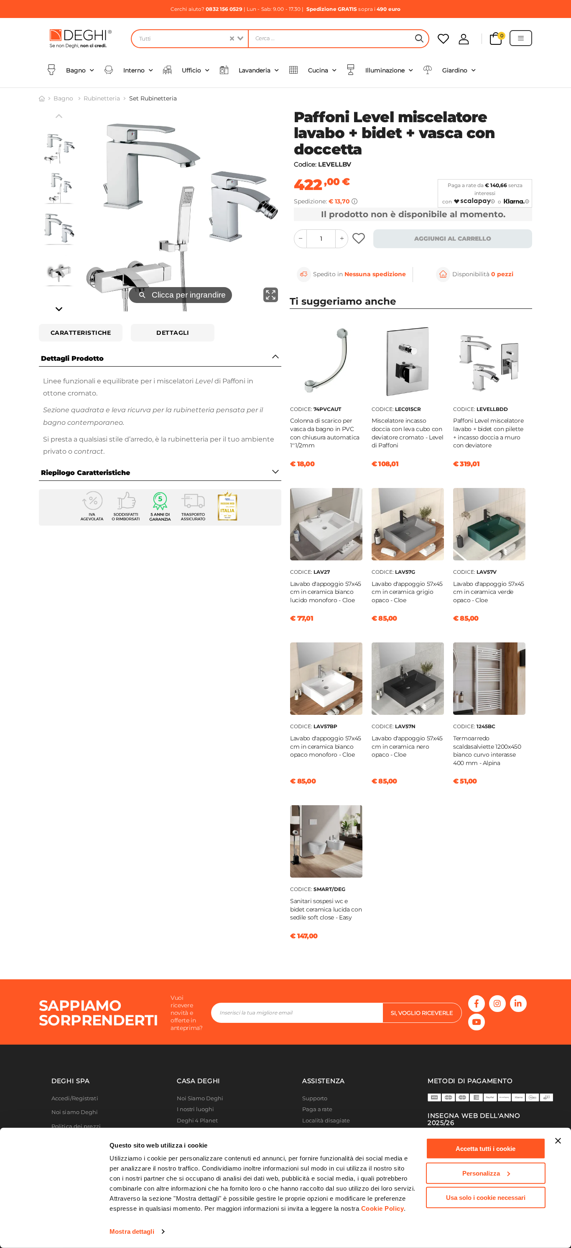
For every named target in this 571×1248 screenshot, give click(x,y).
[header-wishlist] (443, 38)
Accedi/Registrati (74, 1098)
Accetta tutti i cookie (485, 1148)
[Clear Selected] (232, 39)
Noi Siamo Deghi (200, 1098)
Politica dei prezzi (76, 1126)
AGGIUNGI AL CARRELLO (452, 238)
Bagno (64, 98)
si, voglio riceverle (422, 1012)
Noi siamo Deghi (74, 1112)
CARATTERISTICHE (81, 332)
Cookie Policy (382, 1208)
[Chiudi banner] (558, 1141)
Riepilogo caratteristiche (85, 473)
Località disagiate (326, 1120)
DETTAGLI (172, 332)
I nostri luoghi (195, 1109)
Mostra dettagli (132, 1231)
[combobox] (189, 38)
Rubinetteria (102, 98)
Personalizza (481, 1172)
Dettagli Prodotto (72, 358)
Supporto (314, 1098)
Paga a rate (317, 1109)
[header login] (464, 39)
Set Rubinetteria (153, 98)
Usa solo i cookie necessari (485, 1197)
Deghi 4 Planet (197, 1120)
